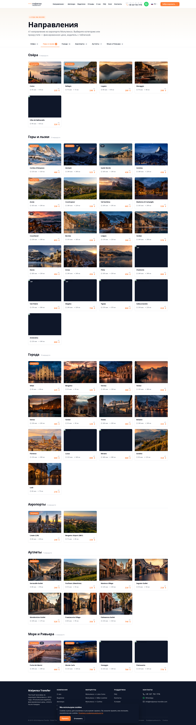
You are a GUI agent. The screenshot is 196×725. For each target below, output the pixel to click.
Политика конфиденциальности (90, 713)
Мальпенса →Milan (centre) (96, 698)
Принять (65, 718)
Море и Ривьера (115, 44)
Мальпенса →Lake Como (95, 694)
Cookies (165, 720)
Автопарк (71, 4)
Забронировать (168, 4)
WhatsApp (149, 698)
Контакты (118, 4)
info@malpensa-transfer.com (156, 702)
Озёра (34, 44)
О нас (98, 4)
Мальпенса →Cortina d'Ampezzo (94, 703)
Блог (110, 4)
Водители (81, 4)
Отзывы (91, 4)
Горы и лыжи (50, 44)
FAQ (104, 4)
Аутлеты (96, 44)
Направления (58, 4)
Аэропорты (81, 44)
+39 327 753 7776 (135, 5)
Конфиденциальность (153, 720)
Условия (117, 702)
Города (66, 44)
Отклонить (78, 718)
